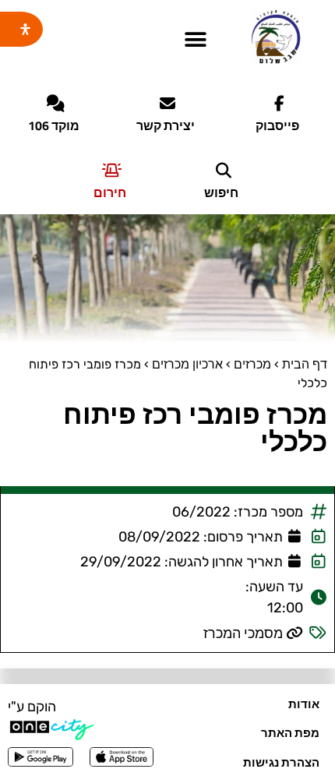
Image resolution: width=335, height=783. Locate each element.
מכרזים (252, 364)
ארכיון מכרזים (187, 364)
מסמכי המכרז (243, 633)
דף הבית (304, 364)
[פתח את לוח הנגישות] (25, 29)
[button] (195, 40)
